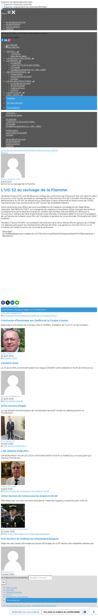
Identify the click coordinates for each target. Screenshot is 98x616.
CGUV (8, 594)
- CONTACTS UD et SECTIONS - (25, 65)
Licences (10, 590)
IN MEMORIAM (13, 24)
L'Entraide (15, 67)
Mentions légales (14, 592)
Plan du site (11, 588)
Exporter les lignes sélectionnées (16, 2)
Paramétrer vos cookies (17, 597)
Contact (14, 79)
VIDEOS (9, 29)
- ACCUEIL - (16, 54)
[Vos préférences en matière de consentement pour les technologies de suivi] (94, 612)
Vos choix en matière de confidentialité (61, 612)
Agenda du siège (19, 56)
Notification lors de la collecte (25, 612)
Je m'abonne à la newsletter (14, 578)
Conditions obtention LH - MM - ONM (28, 70)
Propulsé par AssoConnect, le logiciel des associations (31, 606)
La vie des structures (15, 22)
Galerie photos (13, 27)
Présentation (17, 74)
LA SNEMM (16, 63)
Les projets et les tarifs (21, 76)
